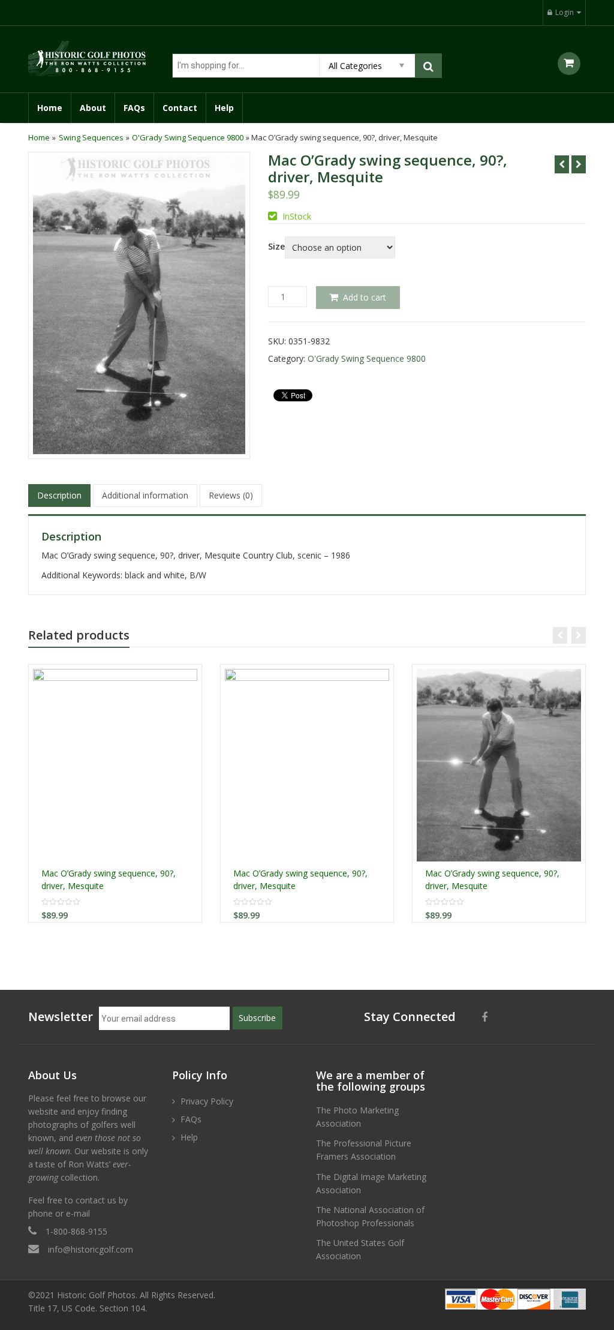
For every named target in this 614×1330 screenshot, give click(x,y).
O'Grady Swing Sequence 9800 (187, 137)
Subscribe (257, 1017)
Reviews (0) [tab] (231, 495)
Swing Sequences (91, 137)
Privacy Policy (206, 1101)
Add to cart (364, 297)
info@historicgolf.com (90, 1249)
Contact (179, 107)
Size (276, 246)
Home (49, 107)
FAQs (134, 107)
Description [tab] (59, 495)
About (93, 107)
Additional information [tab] (145, 495)
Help (224, 107)
